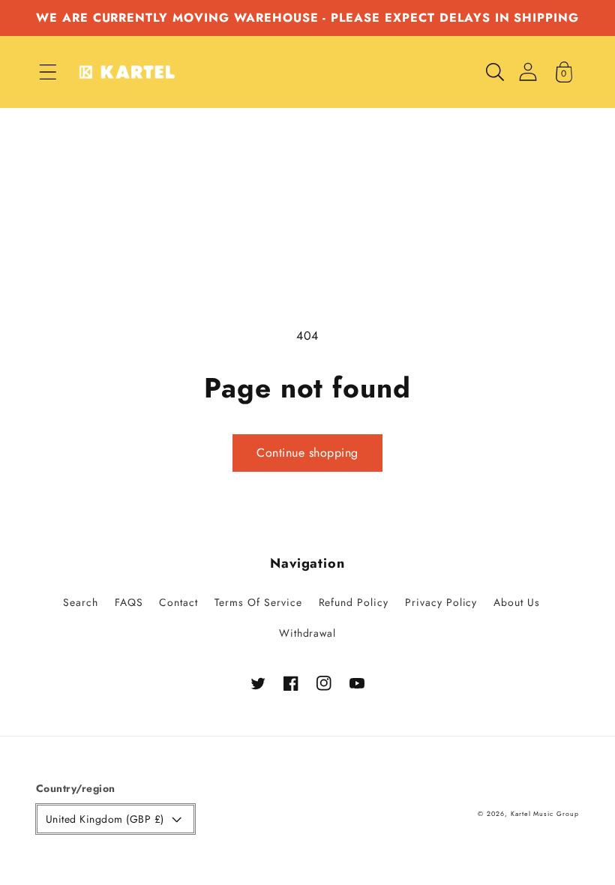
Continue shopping (307, 452)
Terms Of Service (258, 602)
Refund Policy (353, 602)
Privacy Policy (441, 602)
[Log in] (528, 71)
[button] (48, 72)
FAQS (129, 602)
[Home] (127, 72)
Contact (178, 602)
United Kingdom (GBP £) (105, 819)
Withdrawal (308, 633)
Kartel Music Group (545, 813)
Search (80, 602)
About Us (517, 602)
